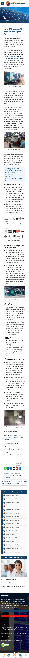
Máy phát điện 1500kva (12, 548)
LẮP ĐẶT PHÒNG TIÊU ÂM (13, 178)
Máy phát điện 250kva (12, 502)
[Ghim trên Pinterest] (17, 468)
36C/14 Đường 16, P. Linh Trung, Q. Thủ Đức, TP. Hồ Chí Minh (13, 437)
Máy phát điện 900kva (12, 541)
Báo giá (3, 657)
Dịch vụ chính (10, 475)
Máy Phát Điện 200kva (12, 499)
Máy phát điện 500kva (12, 520)
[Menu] (2, 3)
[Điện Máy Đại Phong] (16, 3)
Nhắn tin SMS (26, 657)
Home (2, 20)
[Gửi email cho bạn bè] (14, 468)
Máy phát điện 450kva (12, 516)
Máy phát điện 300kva (12, 506)
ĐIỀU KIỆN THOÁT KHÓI (12, 169)
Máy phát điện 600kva (12, 523)
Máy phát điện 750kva (12, 531)
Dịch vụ (7, 20)
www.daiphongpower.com (12, 455)
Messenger (20, 657)
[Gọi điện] (14, 655)
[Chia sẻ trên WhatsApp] (5, 468)
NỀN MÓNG (9, 174)
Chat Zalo (9, 657)
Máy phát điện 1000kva (12, 545)
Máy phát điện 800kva (12, 534)
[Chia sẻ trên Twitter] (11, 468)
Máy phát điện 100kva (12, 495)
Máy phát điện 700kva (12, 527)
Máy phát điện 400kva (12, 513)
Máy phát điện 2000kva (13, 552)
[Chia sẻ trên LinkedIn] (20, 468)
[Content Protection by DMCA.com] (5, 645)
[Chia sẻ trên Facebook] (8, 468)
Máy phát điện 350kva (12, 509)
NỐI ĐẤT (8, 176)
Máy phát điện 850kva (12, 538)
